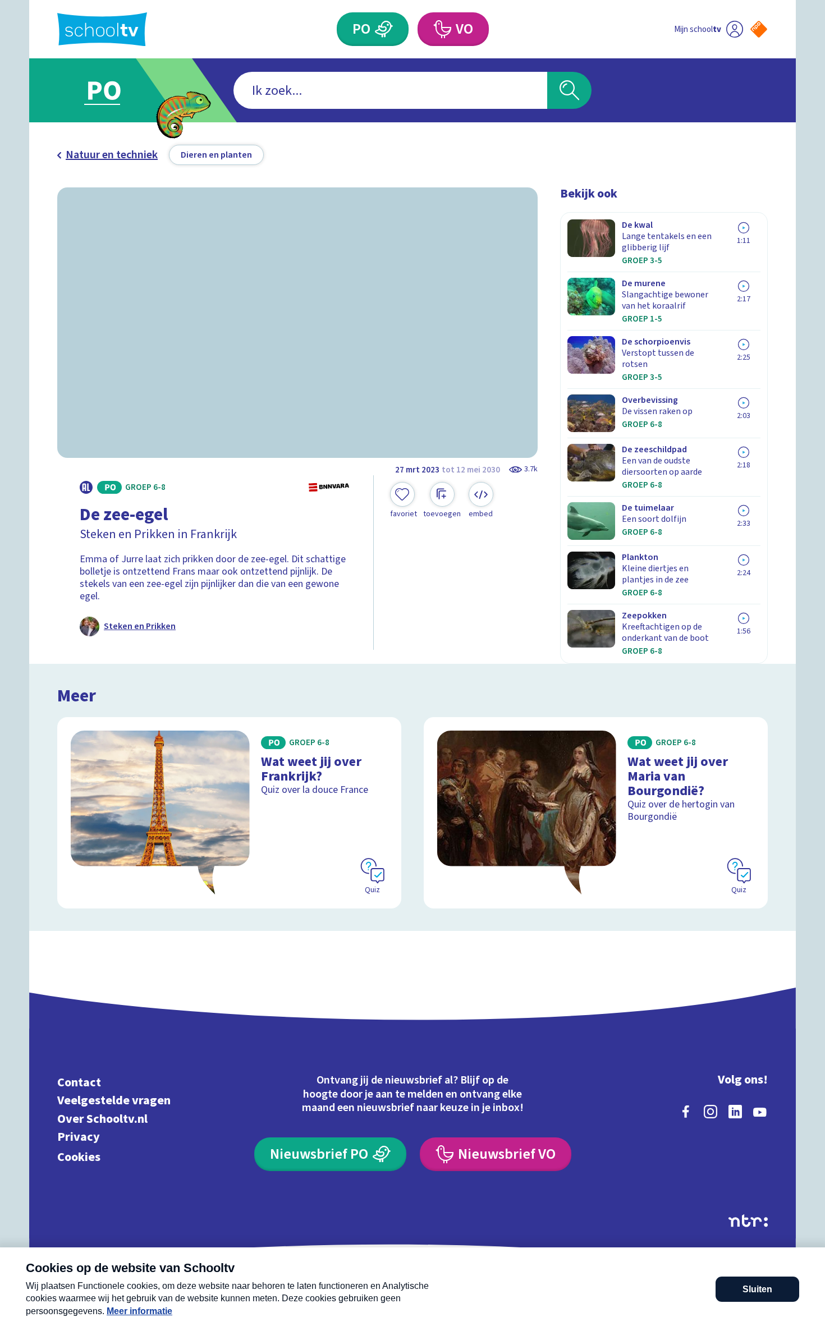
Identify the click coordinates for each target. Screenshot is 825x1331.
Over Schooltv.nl (102, 1118)
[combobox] (390, 90)
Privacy (78, 1137)
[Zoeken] (569, 90)
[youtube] (760, 1111)
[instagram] (710, 1111)
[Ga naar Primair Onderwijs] (113, 90)
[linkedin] (735, 1111)
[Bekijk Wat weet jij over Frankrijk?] (229, 812)
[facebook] (685, 1111)
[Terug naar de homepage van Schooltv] (102, 29)
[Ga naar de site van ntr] (748, 1220)
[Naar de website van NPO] (759, 29)
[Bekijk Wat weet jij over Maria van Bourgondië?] (596, 812)
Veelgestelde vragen (114, 1100)
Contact (79, 1082)
